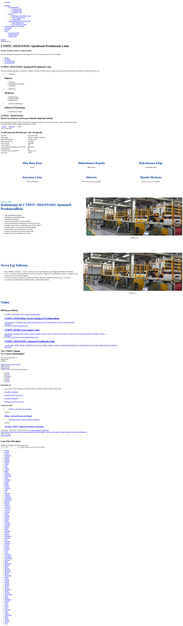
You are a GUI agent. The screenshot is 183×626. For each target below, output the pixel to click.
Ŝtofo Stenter (18, 432)
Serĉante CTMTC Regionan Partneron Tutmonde (24, 427)
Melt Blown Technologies (78, 432)
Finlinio (10, 14)
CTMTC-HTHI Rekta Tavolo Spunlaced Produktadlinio (32, 318)
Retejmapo (45, 430)
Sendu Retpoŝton (6, 435)
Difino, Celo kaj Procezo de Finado (18, 416)
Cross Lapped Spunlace (53, 432)
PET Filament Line (18, 23)
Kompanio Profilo (13, 33)
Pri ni (6, 31)
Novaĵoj (7, 29)
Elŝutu (4, 126)
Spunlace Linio (16, 9)
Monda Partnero (13, 35)
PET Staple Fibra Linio (19, 24)
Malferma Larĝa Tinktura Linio (21, 16)
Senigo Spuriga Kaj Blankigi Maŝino (34, 432)
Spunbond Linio (17, 11)
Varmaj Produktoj (35, 430)
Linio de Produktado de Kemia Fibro (19, 21)
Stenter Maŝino (65, 432)
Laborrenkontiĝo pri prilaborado (14, 26)
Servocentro (8, 28)
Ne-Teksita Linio (13, 7)
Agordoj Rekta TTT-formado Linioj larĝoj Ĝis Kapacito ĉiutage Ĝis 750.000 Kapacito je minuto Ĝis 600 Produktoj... (40, 322)
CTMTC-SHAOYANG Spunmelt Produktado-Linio (30, 341)
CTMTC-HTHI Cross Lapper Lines (22, 330)
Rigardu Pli (8, 324)
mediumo (11, 126)
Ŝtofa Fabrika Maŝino (7, 432)
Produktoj (7, 5)
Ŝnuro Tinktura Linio (18, 17)
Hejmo (7, 57)
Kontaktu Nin (12, 36)
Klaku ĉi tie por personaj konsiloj (11, 364)
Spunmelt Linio (17, 12)
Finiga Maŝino (16, 19)
